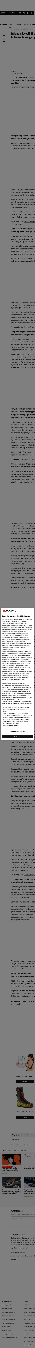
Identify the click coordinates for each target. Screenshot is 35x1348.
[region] (17, 674)
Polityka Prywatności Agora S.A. (18, 679)
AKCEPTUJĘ (17, 736)
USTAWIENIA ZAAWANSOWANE (17, 731)
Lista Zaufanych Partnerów (10, 725)
